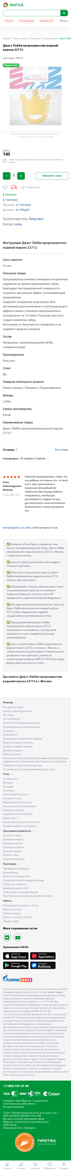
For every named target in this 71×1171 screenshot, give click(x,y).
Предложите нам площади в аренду (23, 880)
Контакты (8, 790)
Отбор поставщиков (15, 884)
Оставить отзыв (12, 798)
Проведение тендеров (16, 868)
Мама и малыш (20, 38)
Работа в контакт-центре (17, 917)
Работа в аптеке (12, 909)
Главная (7, 38)
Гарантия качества (13, 810)
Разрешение (10, 734)
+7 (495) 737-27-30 (16, 1086)
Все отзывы (61, 449)
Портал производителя (16, 876)
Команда (8, 786)
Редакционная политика (17, 802)
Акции (9, 21)
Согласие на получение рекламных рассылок (29, 769)
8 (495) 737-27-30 (41, 1011)
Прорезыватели (49, 38)
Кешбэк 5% (47, 21)
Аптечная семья (12, 835)
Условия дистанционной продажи (22, 738)
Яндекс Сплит (11, 65)
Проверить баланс (13, 847)
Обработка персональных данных (22, 765)
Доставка (8, 715)
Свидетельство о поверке (18, 814)
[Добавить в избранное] (5, 187)
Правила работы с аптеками (19, 826)
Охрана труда (11, 921)
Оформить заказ (52, 175)
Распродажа (27, 21)
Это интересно (11, 719)
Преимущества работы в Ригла (20, 905)
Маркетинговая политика (18, 742)
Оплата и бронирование (17, 711)
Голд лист (36, 219)
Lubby (18, 224)
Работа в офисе (12, 913)
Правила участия (13, 843)
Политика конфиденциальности (22, 723)
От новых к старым (24, 458)
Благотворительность (15, 794)
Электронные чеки (14, 859)
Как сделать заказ (13, 707)
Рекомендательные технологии (21, 822)
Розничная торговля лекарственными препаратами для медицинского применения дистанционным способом (35, 760)
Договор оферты (13, 750)
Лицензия (8, 731)
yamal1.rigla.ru (55, 992)
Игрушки (34, 38)
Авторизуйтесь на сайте (17, 527)
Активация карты (13, 839)
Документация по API (15, 888)
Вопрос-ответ (11, 855)
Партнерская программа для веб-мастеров (28, 896)
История (8, 782)
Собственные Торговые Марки (20, 892)
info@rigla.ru (29, 1128)
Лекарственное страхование (19, 806)
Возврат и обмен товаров (18, 746)
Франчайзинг (11, 872)
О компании (10, 779)
